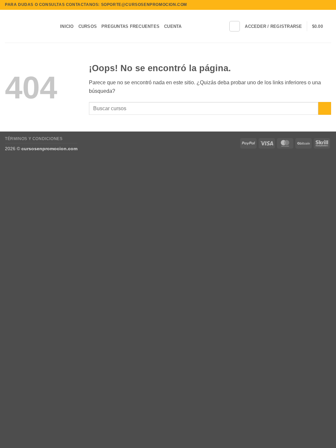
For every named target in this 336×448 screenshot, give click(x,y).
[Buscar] (234, 26)
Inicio (67, 26)
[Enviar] (324, 108)
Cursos (87, 26)
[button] (273, 26)
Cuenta (173, 26)
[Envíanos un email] (328, 5)
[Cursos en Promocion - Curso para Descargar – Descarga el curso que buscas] (27, 26)
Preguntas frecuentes (130, 26)
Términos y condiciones (33, 138)
